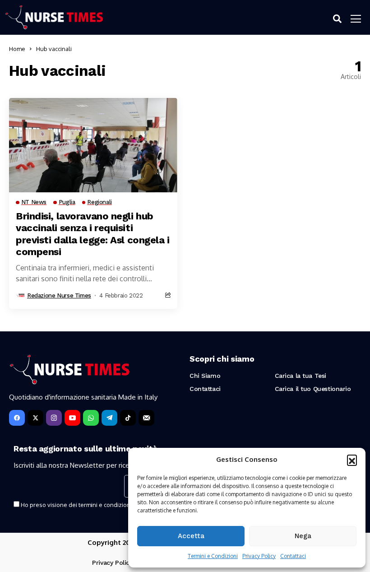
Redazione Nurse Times (59, 295)
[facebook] (17, 418)
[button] (351, 459)
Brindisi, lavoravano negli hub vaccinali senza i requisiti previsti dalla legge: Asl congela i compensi (93, 233)
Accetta (191, 536)
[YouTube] (72, 418)
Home (17, 48)
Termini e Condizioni (213, 556)
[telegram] (109, 418)
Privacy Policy (259, 556)
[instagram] (54, 418)
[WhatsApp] (91, 418)
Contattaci (293, 556)
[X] (35, 418)
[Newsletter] (146, 418)
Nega (303, 536)
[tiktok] (128, 418)
